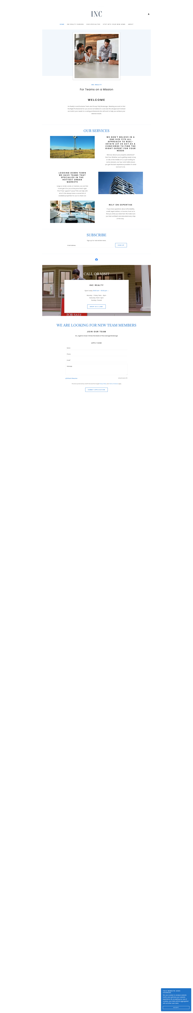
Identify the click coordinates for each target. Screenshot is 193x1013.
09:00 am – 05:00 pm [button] (100, 291)
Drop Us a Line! (96, 306)
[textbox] (89, 245)
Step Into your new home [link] (114, 24)
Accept (176, 1007)
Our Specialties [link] (93, 24)
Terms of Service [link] (113, 383)
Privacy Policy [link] (102, 383)
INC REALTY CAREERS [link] (75, 24)
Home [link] (62, 24)
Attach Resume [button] (72, 378)
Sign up (121, 245)
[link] (96, 14)
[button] (148, 14)
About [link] (131, 24)
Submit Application (96, 390)
